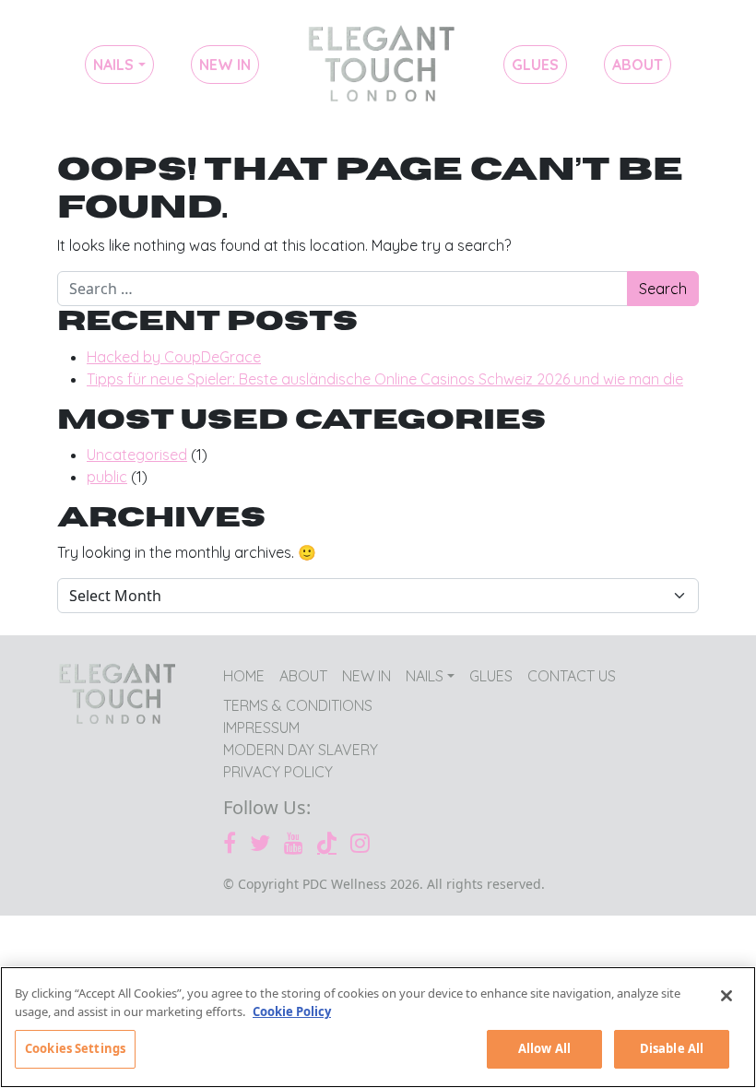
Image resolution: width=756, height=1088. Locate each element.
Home (381, 64)
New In (225, 64)
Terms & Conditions (297, 705)
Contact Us (571, 676)
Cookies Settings (75, 1048)
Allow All (544, 1048)
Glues (535, 64)
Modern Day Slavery (300, 749)
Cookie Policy (292, 1011)
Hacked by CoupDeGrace (174, 357)
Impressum (261, 727)
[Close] (726, 996)
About (637, 64)
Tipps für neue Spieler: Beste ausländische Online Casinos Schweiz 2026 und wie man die (385, 379)
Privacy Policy (278, 772)
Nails (113, 64)
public (107, 476)
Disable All (671, 1048)
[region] (378, 1027)
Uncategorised (137, 454)
